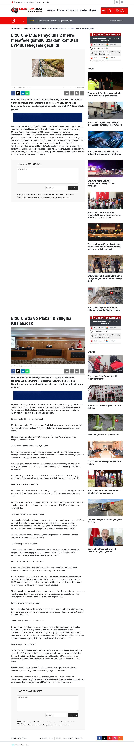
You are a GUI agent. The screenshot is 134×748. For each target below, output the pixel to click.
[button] (72, 93)
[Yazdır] (66, 93)
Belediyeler (72, 10)
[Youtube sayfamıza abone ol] (109, 738)
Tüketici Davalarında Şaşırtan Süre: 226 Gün (53, 21)
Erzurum (51, 10)
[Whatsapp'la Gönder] (27, 93)
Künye (51, 738)
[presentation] (18, 20)
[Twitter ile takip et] (104, 738)
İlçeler (60, 10)
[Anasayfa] (12, 2)
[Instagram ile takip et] (115, 738)
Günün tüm (116, 21)
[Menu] (103, 11)
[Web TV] (117, 2)
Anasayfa (17, 28)
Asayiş (25, 28)
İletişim (58, 738)
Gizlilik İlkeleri (67, 738)
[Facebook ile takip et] (99, 738)
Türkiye (83, 10)
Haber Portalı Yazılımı (22, 745)
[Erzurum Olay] (27, 10)
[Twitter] (18, 93)
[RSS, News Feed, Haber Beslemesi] (120, 738)
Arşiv (38, 2)
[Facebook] (13, 93)
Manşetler (19, 2)
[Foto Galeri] (122, 2)
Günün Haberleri (29, 2)
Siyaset (92, 10)
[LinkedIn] (23, 93)
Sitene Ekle (46, 2)
